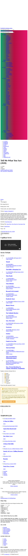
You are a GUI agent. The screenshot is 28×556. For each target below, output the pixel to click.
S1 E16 (9, 498)
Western (7, 58)
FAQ (7, 139)
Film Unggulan (9, 63)
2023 (7, 110)
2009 (7, 127)
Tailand (7, 102)
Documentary (9, 43)
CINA (4, 147)
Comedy (8, 40)
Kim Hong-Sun (8, 221)
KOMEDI (5, 143)
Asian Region (9, 74)
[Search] (13, 32)
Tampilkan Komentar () (8, 401)
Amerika (8, 79)
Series (4, 67)
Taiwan (7, 101)
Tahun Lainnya (6, 130)
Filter (12, 498)
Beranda (5, 527)
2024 (7, 108)
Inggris (7, 89)
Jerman (7, 84)
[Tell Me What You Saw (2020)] (8, 231)
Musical (7, 50)
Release (7, 77)
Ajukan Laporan (14, 494)
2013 (7, 122)
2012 (7, 123)
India (7, 88)
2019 (7, 114)
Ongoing (8, 71)
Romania (8, 99)
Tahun (4, 105)
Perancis (8, 83)
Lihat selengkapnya (5, 233)
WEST (4, 151)
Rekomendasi (9, 133)
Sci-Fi (7, 54)
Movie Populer (6, 531)
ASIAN (5, 150)
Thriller (7, 56)
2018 (7, 116)
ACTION (5, 141)
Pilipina (7, 97)
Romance (8, 52)
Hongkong (8, 85)
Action (7, 35)
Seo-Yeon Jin (15, 224)
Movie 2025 (5, 532)
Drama (7, 44)
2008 (7, 128)
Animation (8, 38)
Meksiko (8, 96)
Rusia (7, 100)
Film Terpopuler (9, 66)
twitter (4, 472)
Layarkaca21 (7, 554)
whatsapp (5, 474)
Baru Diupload (9, 69)
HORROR (5, 142)
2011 (7, 124)
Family (7, 45)
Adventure (8, 37)
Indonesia (8, 86)
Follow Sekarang (14, 486)
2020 (7, 113)
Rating (7, 75)
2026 (7, 106)
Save (12, 171)
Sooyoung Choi (21, 224)
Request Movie (9, 134)
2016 (7, 118)
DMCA (7, 137)
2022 (7, 111)
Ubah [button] (8, 206)
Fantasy (7, 46)
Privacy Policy (9, 136)
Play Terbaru (8, 171)
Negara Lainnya (6, 103)
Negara (4, 78)
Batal (8, 513)
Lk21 (4, 61)
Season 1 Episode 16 (8, 211)
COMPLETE (6, 153)
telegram (5, 473)
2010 (7, 125)
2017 (7, 117)
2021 (7, 112)
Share (14, 498)
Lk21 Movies (9, 62)
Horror (7, 49)
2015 (7, 119)
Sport (7, 55)
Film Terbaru (9, 64)
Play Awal (3, 171)
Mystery (8, 51)
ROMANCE (6, 146)
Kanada (7, 92)
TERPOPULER (6, 157)
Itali (7, 90)
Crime (7, 41)
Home (2, 498)
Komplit (8, 72)
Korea (7, 94)
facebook (5, 471)
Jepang (7, 91)
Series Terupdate (6, 529)
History (7, 47)
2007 (7, 129)
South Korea (3, 170)
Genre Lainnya (6, 60)
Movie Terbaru (6, 528)
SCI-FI (4, 145)
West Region (8, 73)
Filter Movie (3, 513)
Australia (8, 80)
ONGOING (5, 152)
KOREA (5, 148)
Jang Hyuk (9, 224)
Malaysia (8, 95)
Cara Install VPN (9, 135)
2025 (7, 107)
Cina (7, 82)
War (7, 57)
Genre (4, 34)
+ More (4, 131)
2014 (7, 120)
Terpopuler (8, 68)
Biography (8, 39)
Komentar (5, 498)
